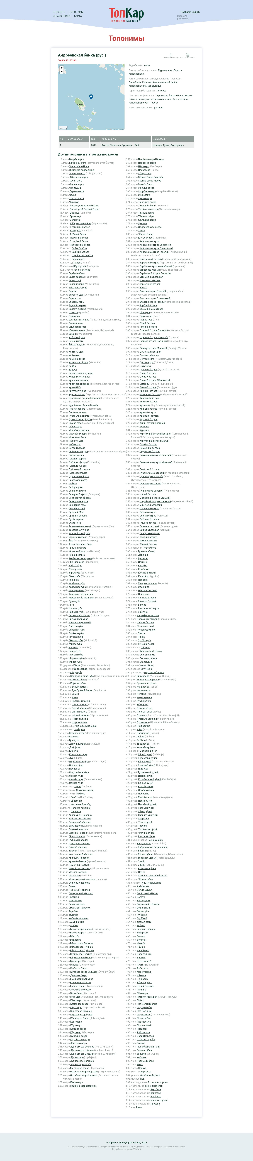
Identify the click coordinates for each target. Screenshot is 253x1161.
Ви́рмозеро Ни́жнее (81, 957)
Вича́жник (76, 800)
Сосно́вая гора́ (77, 508)
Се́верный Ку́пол (78, 494)
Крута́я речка (144, 697)
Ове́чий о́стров (148, 512)
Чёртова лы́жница (154, 672)
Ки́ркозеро (76, 1007)
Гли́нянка (74, 579)
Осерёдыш (75, 187)
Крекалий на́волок (79, 857)
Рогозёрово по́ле (146, 629)
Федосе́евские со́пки (80, 544)
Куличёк (144, 426)
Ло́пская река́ (144, 711)
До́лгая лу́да (147, 362)
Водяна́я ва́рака (77, 305)
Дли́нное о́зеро (78, 975)
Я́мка (140, 1064)
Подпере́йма (144, 1018)
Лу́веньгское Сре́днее (82, 1053)
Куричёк (144, 430)
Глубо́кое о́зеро (78, 968)
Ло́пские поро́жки (80, 807)
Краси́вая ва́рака (78, 380)
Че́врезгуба (75, 651)
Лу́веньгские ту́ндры (80, 419)
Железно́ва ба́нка (79, 166)
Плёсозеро (144, 170)
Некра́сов (142, 979)
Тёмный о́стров (148, 540)
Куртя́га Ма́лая (77, 394)
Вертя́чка (146, 1071)
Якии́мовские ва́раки (80, 558)
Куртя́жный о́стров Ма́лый (154, 440)
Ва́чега (143, 287)
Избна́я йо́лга (76, 341)
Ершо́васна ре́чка (146, 683)
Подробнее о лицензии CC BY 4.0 (126, 1149)
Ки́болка (74, 750)
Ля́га (71, 604)
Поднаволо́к (143, 1014)
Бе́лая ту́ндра (76, 284)
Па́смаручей (145, 800)
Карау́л (73, 369)
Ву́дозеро (75, 961)
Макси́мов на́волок (79, 868)
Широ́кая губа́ (76, 658)
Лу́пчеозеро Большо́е (82, 1060)
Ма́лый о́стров (148, 494)
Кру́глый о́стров (148, 419)
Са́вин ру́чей (145, 811)
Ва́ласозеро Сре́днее (82, 950)
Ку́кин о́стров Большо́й (152, 423)
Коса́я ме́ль (75, 180)
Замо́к (75, 693)
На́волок (141, 975)
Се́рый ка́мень (80, 708)
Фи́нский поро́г (146, 644)
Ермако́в (143, 558)
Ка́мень (141, 946)
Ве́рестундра (76, 294)
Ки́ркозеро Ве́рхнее (81, 1011)
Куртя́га (141, 964)
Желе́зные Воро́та (150, 1075)
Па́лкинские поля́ (147, 590)
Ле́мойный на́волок (79, 864)
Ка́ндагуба (76, 672)
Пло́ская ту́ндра (78, 462)
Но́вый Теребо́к (145, 986)
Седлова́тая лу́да (79, 772)
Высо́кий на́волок (78, 832)
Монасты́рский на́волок (82, 879)
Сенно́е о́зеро (145, 184)
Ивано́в (141, 943)
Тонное (141, 1043)
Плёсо (140, 1000)
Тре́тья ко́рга (76, 198)
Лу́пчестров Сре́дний (151, 490)
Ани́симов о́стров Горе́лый (154, 252)
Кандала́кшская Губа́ (82, 676)
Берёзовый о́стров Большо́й (155, 273)
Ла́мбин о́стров (148, 444)
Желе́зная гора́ (77, 330)
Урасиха (142, 223)
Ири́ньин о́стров (148, 391)
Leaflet (108, 129)
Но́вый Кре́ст (144, 982)
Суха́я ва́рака (76, 519)
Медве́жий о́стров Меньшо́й (155, 501)
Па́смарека (143, 733)
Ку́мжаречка (144, 701)
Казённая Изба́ (81, 269)
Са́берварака (76, 487)
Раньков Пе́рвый (147, 601)
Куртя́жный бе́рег (80, 227)
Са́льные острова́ (149, 526)
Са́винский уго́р (77, 490)
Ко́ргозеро (76, 1021)
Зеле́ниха (155, 1096)
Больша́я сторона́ (158, 1082)
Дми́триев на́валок (79, 843)
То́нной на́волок (153, 1085)
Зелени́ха (75, 219)
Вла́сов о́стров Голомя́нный (155, 298)
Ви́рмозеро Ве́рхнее (81, 954)
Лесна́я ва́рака (77, 408)
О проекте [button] (59, 12)
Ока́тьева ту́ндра (78, 451)
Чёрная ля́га (78, 259)
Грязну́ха (74, 740)
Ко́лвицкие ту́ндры (79, 376)
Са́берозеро (144, 173)
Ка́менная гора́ (77, 358)
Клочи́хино (143, 950)
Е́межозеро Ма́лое (80, 982)
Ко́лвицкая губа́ (77, 587)
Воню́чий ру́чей (146, 765)
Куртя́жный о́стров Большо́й (155, 433)
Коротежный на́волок (81, 854)
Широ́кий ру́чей (146, 836)
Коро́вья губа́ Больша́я (81, 594)
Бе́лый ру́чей (145, 754)
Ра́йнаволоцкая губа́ (80, 622)
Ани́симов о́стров (149, 241)
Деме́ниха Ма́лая (149, 355)
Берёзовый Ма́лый (147, 893)
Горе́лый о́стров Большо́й (154, 330)
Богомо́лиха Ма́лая (150, 280)
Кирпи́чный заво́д (81, 804)
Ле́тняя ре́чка (144, 708)
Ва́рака (73, 291)
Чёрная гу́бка (76, 654)
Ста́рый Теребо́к (146, 1039)
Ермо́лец (144, 383)
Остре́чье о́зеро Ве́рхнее (84, 1071)
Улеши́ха (73, 647)
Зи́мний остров (148, 387)
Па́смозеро (76, 1082)
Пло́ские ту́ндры (78, 465)
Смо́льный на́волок (79, 907)
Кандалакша (154, 85)
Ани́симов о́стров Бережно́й (155, 244)
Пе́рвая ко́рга (76, 191)
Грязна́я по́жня (146, 551)
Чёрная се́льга (77, 554)
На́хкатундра (76, 440)
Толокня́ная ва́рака (79, 533)
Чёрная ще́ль (145, 879)
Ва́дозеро (75, 939)
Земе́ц (141, 861)
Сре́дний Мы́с (76, 512)
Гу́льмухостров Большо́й (153, 341)
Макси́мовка (145, 797)
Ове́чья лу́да (76, 765)
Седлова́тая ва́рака (80, 497)
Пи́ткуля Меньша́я (147, 996)
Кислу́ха (142, 565)
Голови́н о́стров (148, 326)
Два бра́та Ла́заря (82, 690)
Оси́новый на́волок (79, 882)
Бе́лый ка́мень (80, 686)
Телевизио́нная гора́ (80, 526)
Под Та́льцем (144, 1011)
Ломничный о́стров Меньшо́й (156, 462)
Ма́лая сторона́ (158, 1100)
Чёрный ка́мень (80, 715)
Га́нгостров (146, 316)
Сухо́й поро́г (144, 640)
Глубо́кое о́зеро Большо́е (84, 971)
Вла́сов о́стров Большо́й (153, 291)
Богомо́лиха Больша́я (151, 276)
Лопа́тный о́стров (149, 469)
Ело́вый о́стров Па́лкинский (155, 380)
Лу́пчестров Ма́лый (150, 483)
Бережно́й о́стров (149, 262)
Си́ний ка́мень (79, 711)
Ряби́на (73, 483)
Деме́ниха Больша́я (150, 351)
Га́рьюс (74, 964)
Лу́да (72, 758)
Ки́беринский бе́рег (80, 223)
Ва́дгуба (74, 936)
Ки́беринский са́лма (151, 651)
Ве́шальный (143, 907)
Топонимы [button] (76, 12)
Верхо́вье (155, 1089)
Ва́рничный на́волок (80, 818)
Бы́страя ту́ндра (78, 287)
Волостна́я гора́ (77, 309)
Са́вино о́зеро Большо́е (151, 177)
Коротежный (144, 954)
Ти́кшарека (143, 743)
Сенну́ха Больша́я (149, 529)
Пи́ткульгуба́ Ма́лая (79, 615)
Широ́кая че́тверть (148, 608)
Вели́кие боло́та (80, 252)
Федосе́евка (80, 668)
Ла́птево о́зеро (78, 1043)
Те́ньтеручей (145, 822)
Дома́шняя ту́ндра (79, 319)
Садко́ (72, 195)
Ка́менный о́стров (150, 394)
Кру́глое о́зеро (78, 1028)
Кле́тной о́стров (148, 401)
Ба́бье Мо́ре (75, 565)
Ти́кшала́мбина (146, 205)
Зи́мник (141, 936)
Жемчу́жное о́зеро (80, 989)
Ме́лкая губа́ (75, 608)
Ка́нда (72, 366)
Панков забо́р (155, 840)
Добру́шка (75, 747)
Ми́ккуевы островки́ (151, 505)
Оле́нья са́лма (147, 654)
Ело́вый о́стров (148, 373)
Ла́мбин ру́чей (146, 790)
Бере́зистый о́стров (151, 259)
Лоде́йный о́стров (150, 451)
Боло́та (141, 897)
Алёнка (74, 925)
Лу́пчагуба (74, 601)
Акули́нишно (77, 922)
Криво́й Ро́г (75, 387)
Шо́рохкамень (79, 722)
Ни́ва (139, 729)
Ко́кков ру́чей (145, 783)
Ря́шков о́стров (148, 522)
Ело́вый (141, 925)
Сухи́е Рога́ (75, 522)
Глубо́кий (142, 918)
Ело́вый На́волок (146, 929)
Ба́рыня (142, 850)
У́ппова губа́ (75, 644)
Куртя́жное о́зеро (80, 1039)
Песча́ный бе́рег (79, 237)
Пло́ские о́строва (149, 519)
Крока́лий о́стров (149, 415)
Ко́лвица (141, 693)
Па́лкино (145, 647)
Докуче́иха (146, 366)
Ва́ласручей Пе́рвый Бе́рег (84, 209)
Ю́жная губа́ (75, 661)
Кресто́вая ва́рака (79, 383)
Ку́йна (77, 786)
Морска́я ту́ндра (78, 433)
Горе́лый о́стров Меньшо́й (154, 337)
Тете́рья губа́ (76, 636)
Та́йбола (80, 793)
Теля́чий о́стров (148, 537)
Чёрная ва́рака (77, 551)
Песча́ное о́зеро (147, 162)
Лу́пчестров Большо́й (151, 476)
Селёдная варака (78, 501)
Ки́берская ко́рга (78, 177)
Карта (78, 16)
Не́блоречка (143, 726)
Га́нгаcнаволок (77, 836)
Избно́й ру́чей (145, 775)
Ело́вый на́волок (78, 847)
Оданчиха (143, 587)
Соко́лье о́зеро (146, 187)
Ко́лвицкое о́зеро (79, 1018)
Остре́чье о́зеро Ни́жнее (83, 1075)
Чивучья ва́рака (77, 547)
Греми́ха (73, 312)
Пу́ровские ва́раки (79, 476)
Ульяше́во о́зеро (147, 219)
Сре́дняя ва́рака (78, 515)
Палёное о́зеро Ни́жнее (151, 159)
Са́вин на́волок (77, 904)
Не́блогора (75, 444)
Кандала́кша (77, 562)
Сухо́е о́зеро (145, 198)
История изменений (187, 57)
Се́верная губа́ (77, 629)
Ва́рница (74, 212)
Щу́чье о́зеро (145, 237)
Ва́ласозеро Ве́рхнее (81, 943)
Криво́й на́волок (77, 861)
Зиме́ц (72, 333)
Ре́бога (140, 736)
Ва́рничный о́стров (150, 284)
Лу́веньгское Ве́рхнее (82, 1046)
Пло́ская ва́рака (77, 458)
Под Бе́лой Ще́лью (147, 1003)
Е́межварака (76, 323)
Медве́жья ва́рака (79, 430)
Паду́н (77, 262)
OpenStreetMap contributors (117, 129)
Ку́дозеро (75, 1032)
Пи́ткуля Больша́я (78, 619)
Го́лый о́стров (147, 323)
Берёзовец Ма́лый (150, 269)
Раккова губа (76, 626)
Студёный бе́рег (79, 241)
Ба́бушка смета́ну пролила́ (152, 847)
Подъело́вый (144, 1025)
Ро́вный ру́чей (146, 807)
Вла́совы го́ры (76, 301)
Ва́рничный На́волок (148, 904)
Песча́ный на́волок (79, 889)
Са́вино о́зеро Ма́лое (149, 180)
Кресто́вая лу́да (78, 754)
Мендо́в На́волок (147, 583)
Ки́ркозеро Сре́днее (81, 1014)
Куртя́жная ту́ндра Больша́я (84, 398)
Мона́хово (74, 875)
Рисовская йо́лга (78, 480)
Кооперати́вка (76, 590)
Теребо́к (73, 911)
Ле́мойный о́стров (150, 448)
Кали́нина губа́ (77, 583)
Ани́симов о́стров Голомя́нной (156, 248)
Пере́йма (76, 811)
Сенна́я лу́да (76, 775)
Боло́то (75, 797)
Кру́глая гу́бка (78, 679)
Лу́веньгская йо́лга (79, 415)
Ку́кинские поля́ (147, 572)
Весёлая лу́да (76, 733)
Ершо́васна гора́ (77, 326)
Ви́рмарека (143, 676)
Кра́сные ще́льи (147, 868)
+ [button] (61, 67)
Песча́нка (74, 768)
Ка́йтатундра (76, 351)
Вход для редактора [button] (183, 17)
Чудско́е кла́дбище (85, 726)
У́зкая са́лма (147, 665)
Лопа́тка (143, 579)
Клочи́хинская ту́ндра (81, 373)
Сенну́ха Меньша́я (150, 533)
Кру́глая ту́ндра (77, 391)
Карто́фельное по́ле (148, 615)
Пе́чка (72, 886)
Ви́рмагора (75, 298)
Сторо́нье (143, 818)
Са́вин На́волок (145, 1036)
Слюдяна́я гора (77, 505)
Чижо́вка (74, 202)
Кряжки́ (141, 957)
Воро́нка (73, 736)
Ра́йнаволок (143, 1032)
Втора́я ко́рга (76, 159)
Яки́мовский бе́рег (80, 244)
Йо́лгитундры (76, 344)
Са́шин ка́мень (80, 704)
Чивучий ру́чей (146, 832)
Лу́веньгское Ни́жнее (82, 1050)
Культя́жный (144, 961)
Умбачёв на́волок (78, 918)
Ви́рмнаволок (76, 825)
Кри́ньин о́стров (148, 408)
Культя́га (143, 576)
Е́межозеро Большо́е (81, 979)
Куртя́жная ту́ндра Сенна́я (83, 405)
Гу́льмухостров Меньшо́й (153, 348)
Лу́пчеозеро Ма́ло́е (80, 1064)
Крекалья (145, 405)
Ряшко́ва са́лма (148, 658)
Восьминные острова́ (151, 309)
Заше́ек (73, 850)
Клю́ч (75, 697)
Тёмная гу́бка (76, 640)
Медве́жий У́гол (148, 750)
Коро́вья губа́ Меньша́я (81, 597)
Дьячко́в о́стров (148, 369)
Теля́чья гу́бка (76, 633)
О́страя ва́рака (77, 448)
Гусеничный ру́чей (148, 772)
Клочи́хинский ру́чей (149, 779)
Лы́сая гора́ (75, 423)
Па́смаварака (76, 455)
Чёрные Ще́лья (145, 1060)
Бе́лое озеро (77, 932)
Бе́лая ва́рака (76, 276)
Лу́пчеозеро (77, 1057)
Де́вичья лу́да (77, 743)
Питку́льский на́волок (81, 893)
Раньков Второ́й (147, 597)
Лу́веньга (142, 715)
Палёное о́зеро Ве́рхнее (83, 1085)
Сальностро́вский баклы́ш (152, 875)
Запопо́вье (76, 993)
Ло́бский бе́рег (78, 234)
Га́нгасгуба (75, 576)
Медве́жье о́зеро (79, 1068)
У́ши (71, 540)
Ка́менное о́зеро (79, 1003)
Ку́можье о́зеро (78, 1036)
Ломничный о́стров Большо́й (155, 455)
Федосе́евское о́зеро (150, 227)
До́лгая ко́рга (147, 358)
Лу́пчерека (143, 722)
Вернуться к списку (171, 57)
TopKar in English (190, 12)
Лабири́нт (79, 729)
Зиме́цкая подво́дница (81, 170)
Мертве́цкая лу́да (79, 761)
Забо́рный (142, 932)
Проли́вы (74, 897)
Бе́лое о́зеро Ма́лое (81, 929)
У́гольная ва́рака (78, 537)
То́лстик (73, 914)
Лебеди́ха (75, 230)
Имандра (75, 996)
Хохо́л (141, 230)
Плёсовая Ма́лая (78, 472)
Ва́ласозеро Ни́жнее (81, 946)
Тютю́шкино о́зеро (148, 209)
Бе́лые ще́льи (145, 854)
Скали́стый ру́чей (148, 815)
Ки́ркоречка (143, 690)
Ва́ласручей (75, 569)
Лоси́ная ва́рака (78, 412)
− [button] (61, 71)
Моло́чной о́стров (149, 508)
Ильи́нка (142, 562)
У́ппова (142, 604)
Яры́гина (143, 611)
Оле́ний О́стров (145, 622)
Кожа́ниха (143, 569)
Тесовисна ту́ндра (79, 529)
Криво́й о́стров (148, 412)
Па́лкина (141, 989)
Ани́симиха (143, 886)
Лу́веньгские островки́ (152, 472)
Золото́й (141, 939)
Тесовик (142, 825)
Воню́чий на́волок (78, 829)
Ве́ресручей (80, 266)
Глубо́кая (142, 914)
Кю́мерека (142, 704)
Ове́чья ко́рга (76, 184)
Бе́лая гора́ (75, 280)
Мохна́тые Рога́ (77, 437)
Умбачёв (142, 1057)
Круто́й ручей (145, 786)
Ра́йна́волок (75, 900)
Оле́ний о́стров (148, 515)
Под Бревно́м (144, 1007)
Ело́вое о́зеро (77, 986)
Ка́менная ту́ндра (78, 362)
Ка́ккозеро (76, 1000)
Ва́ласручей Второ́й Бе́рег (84, 205)
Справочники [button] (61, 16)
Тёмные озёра (146, 212)
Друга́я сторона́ (85, 790)
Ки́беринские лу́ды (150, 398)
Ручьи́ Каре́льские (151, 882)
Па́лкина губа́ (76, 611)
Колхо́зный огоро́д (147, 619)
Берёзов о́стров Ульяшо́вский (156, 266)
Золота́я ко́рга (77, 173)
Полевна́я (143, 594)
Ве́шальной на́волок (80, 822)
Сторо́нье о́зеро (147, 191)
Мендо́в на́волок (78, 872)
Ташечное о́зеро (147, 202)
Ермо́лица (75, 216)
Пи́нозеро (143, 166)
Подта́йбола (149, 547)
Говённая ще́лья (147, 857)
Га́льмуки (145, 312)
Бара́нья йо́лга (77, 273)
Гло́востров (146, 319)
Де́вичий (143, 554)
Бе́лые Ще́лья (144, 889)
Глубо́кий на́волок (78, 840)
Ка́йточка (74, 355)
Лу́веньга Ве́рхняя (147, 718)
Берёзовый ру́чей (147, 758)
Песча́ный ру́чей (147, 804)
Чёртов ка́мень (80, 718)
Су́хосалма (144, 195)
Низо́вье (155, 1103)
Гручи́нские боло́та (82, 255)
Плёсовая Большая (79, 469)
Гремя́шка (74, 316)
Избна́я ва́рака (77, 337)
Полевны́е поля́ (145, 626)
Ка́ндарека (143, 686)
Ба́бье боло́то (79, 248)
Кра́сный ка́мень (81, 701)
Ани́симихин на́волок (80, 815)
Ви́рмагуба (74, 572)
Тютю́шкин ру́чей (147, 829)
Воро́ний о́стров (148, 305)
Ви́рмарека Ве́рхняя (148, 679)
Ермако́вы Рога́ (77, 162)
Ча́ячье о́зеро (145, 234)
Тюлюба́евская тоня (148, 1046)
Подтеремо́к (144, 1021)
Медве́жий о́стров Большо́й (155, 497)
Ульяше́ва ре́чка (146, 747)
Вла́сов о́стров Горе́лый (153, 301)
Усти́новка (146, 668)
